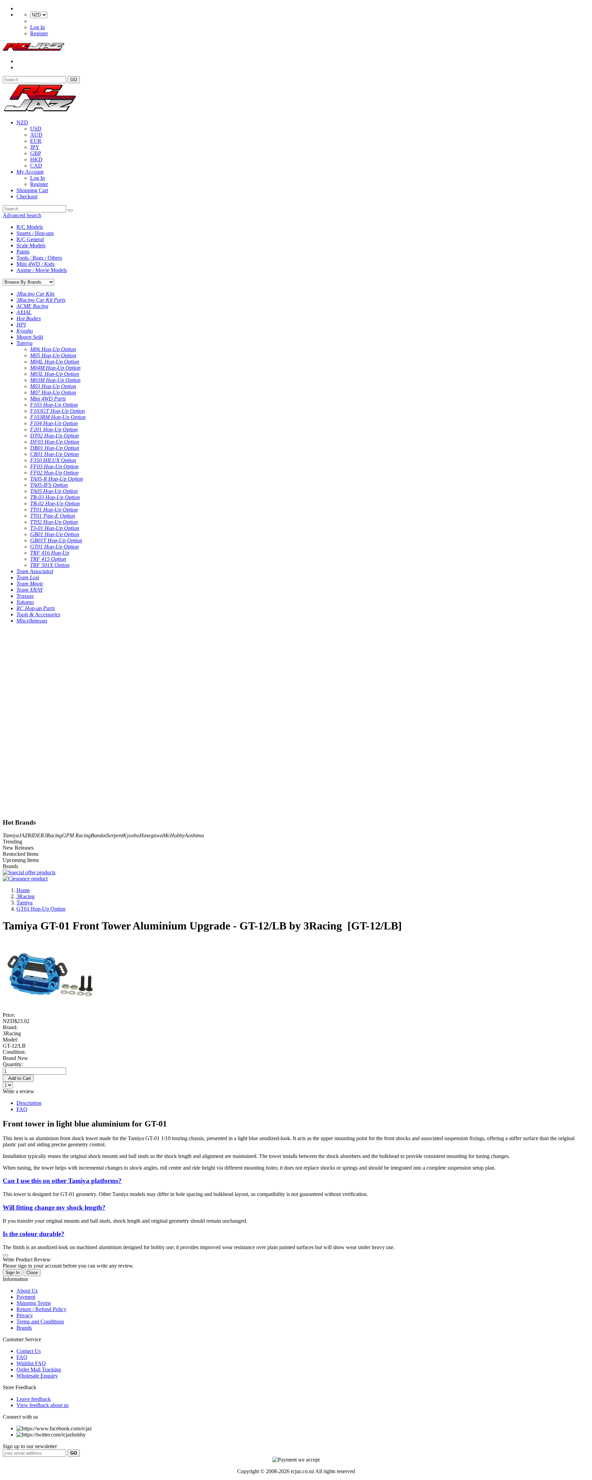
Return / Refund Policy (41, 1309)
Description (28, 1103)
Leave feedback (33, 1399)
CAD (36, 166)
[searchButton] (70, 210)
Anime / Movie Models (41, 270)
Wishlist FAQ (31, 1363)
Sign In (12, 1272)
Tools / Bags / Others (39, 258)
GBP (35, 153)
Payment (25, 1297)
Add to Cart (18, 1078)
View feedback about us (42, 1405)
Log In (37, 27)
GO (73, 79)
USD (35, 129)
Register (39, 33)
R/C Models (29, 227)
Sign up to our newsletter (30, 1446)
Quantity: (13, 1064)
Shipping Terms (33, 1303)
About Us (27, 1291)
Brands (24, 1328)
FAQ (21, 1109)
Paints (22, 252)
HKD (36, 159)
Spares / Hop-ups (35, 233)
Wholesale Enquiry (37, 1376)
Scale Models (31, 245)
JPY (34, 147)
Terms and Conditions (40, 1321)
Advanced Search (22, 215)
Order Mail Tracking (38, 1369)
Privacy (24, 1315)
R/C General (30, 239)
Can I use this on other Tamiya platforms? (62, 1180)
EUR (35, 141)
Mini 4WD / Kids (35, 264)
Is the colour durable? (33, 1233)
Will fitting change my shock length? (54, 1207)
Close (32, 1272)
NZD (22, 122)
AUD (36, 135)
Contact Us (28, 1351)
